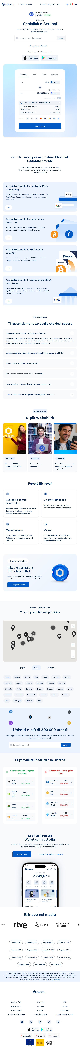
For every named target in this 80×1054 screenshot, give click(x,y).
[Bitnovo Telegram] (58, 1022)
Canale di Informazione (64, 1014)
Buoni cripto (15, 1006)
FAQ (64, 1002)
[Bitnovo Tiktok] (49, 1022)
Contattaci (65, 1010)
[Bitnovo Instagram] (22, 1022)
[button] (71, 4)
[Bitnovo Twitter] (31, 1022)
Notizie (64, 1006)
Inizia (61, 38)
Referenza (40, 1002)
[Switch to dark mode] (67, 4)
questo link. (56, 980)
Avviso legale (16, 1010)
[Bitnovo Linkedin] (40, 1022)
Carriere (40, 1010)
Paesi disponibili (40, 1014)
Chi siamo (40, 1006)
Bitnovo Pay (16, 1002)
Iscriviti (65, 745)
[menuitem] (21, 4)
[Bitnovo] (8, 4)
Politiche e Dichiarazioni (16, 1014)
